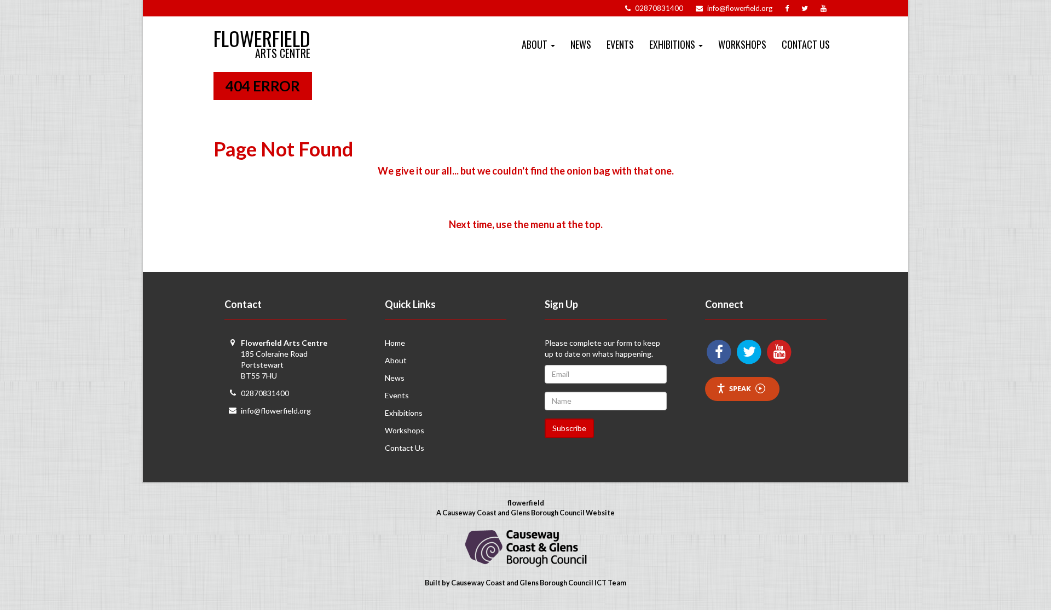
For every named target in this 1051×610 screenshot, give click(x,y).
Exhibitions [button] (673, 44)
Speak (740, 388)
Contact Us (806, 44)
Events (620, 44)
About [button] (536, 44)
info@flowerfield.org (276, 410)
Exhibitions (404, 412)
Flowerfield (261, 34)
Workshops (742, 44)
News (580, 44)
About (396, 360)
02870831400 (265, 393)
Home (395, 342)
